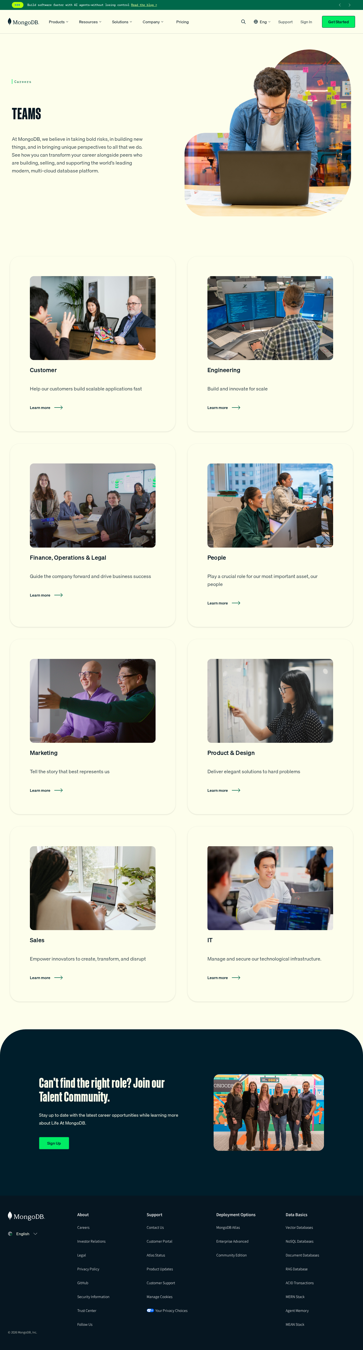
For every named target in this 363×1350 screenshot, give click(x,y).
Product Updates (160, 1268)
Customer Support (161, 1282)
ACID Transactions (300, 1282)
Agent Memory (297, 1310)
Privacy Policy (88, 1268)
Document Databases (302, 1255)
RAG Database (297, 1268)
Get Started (338, 22)
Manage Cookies (159, 1296)
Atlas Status (156, 1255)
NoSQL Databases (299, 1241)
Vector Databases (299, 1227)
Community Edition (231, 1255)
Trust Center (86, 1310)
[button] (262, 22)
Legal (81, 1255)
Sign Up (54, 1143)
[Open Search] (243, 21)
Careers (83, 1227)
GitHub (82, 1282)
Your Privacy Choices (171, 1310)
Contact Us (155, 1227)
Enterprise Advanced (232, 1241)
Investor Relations (91, 1241)
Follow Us (84, 1324)
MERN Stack (295, 1296)
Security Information (93, 1296)
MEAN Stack (295, 1324)
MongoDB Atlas (228, 1227)
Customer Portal (159, 1241)
